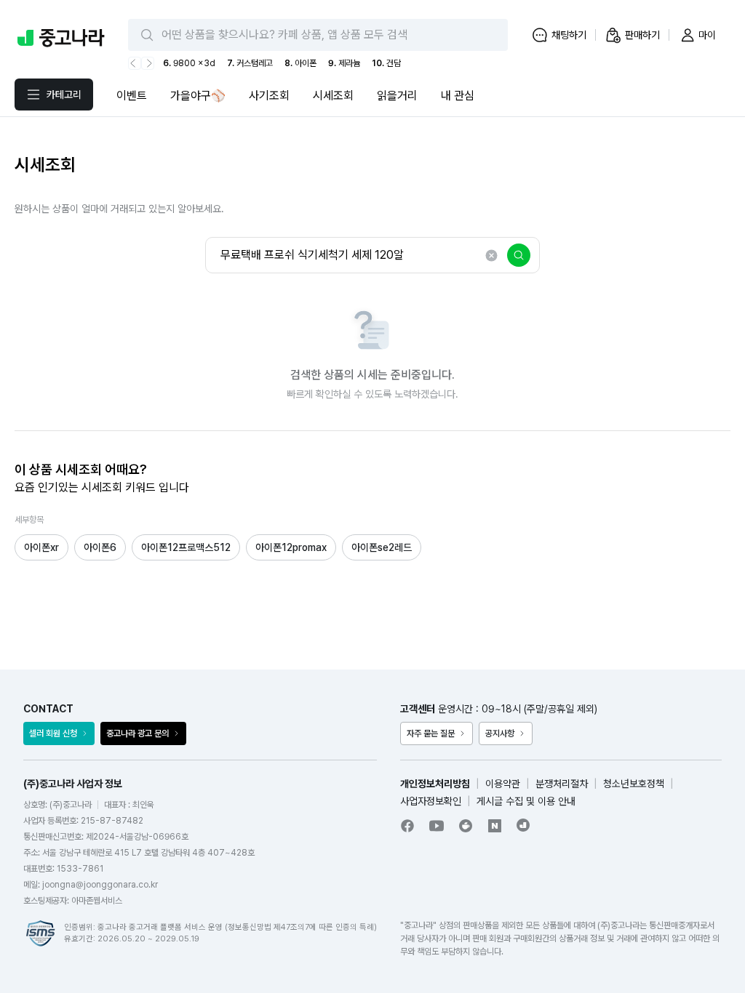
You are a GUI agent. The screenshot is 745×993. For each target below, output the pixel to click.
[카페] (465, 826)
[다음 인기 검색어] (147, 63)
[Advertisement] (372, 593)
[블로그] (494, 826)
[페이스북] (407, 826)
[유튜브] (436, 826)
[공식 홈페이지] (524, 825)
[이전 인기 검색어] (134, 63)
